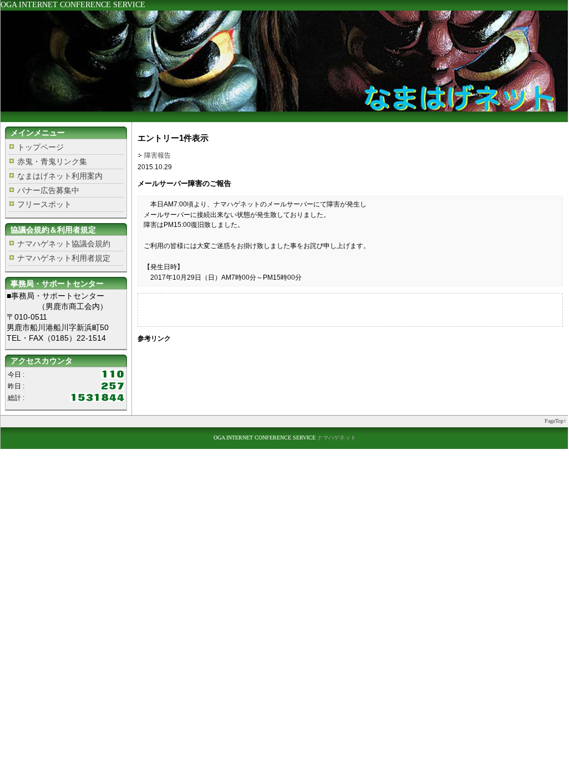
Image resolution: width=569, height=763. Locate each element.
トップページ (40, 147)
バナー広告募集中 (48, 190)
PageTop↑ (555, 421)
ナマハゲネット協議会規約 (63, 243)
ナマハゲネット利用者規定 (63, 258)
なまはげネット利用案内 (60, 175)
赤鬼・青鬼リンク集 (52, 161)
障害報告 (157, 155)
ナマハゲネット (336, 437)
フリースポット (44, 204)
